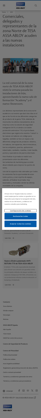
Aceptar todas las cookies (20, 224)
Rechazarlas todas (20, 216)
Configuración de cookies (20, 211)
